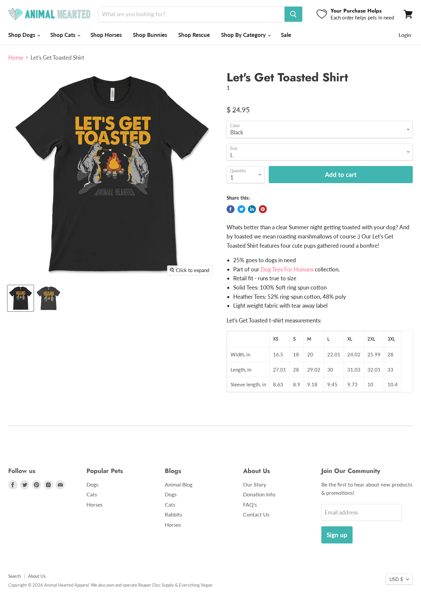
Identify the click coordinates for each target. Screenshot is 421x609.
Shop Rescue (194, 34)
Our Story (254, 484)
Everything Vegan (195, 585)
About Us (37, 576)
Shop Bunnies (150, 34)
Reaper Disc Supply (156, 585)
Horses (95, 504)
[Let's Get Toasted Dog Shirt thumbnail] (49, 298)
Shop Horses (106, 34)
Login (405, 35)
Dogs (92, 484)
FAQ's (250, 504)
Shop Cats (63, 34)
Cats (92, 494)
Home (15, 57)
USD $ (396, 579)
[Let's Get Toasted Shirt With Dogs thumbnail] (21, 298)
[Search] (293, 14)
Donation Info (259, 494)
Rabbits (173, 514)
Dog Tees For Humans (286, 269)
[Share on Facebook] (231, 209)
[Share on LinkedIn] (252, 209)
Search (14, 576)
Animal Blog (178, 484)
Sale (286, 34)
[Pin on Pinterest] (263, 209)
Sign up (337, 535)
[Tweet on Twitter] (241, 209)
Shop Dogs (22, 34)
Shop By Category (244, 34)
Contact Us (256, 514)
